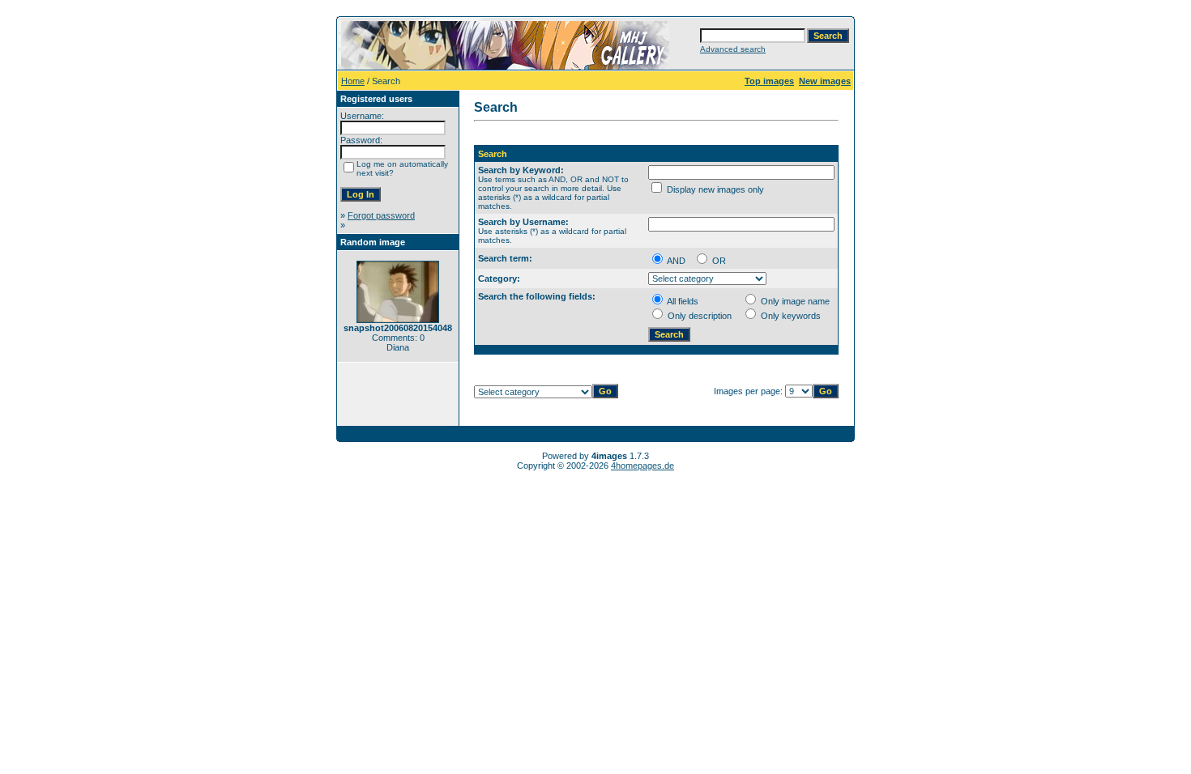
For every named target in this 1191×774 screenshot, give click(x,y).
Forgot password (381, 215)
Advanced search (733, 49)
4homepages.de (642, 465)
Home (353, 81)
